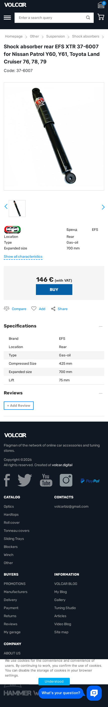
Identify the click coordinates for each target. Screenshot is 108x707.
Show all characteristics (23, 256)
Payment (11, 608)
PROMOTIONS (15, 584)
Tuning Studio (65, 608)
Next (102, 209)
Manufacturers (15, 592)
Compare (19, 309)
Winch (9, 555)
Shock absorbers (85, 36)
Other (34, 36)
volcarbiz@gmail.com (71, 506)
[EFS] (12, 229)
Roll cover (12, 522)
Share (63, 309)
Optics (9, 506)
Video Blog (62, 624)
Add (42, 309)
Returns (10, 616)
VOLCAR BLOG (65, 584)
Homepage (14, 36)
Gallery (60, 600)
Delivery (10, 600)
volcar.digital (62, 465)
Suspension (55, 36)
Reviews (10, 624)
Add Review (18, 405)
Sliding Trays (14, 539)
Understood (54, 681)
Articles (60, 616)
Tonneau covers (16, 531)
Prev (6, 208)
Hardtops (11, 514)
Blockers (11, 547)
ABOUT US (12, 653)
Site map (61, 632)
